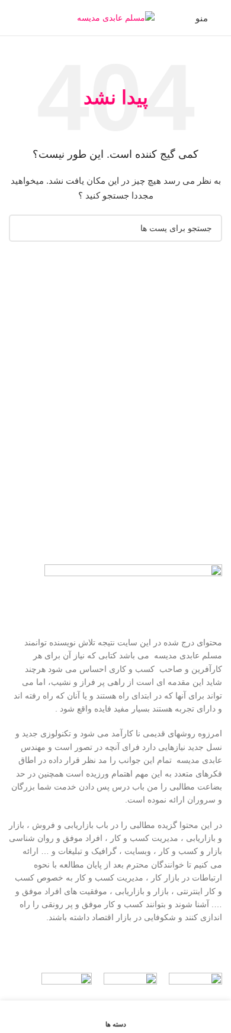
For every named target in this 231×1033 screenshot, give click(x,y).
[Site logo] (116, 17)
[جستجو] (13, 18)
